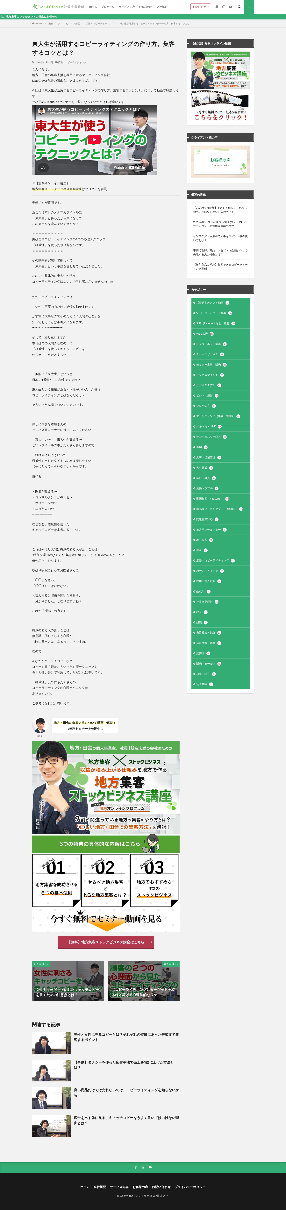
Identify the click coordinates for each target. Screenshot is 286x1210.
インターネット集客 (211, 343)
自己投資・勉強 (208, 632)
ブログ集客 (206, 405)
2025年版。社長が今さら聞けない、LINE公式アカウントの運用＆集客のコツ (219, 224)
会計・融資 (205, 478)
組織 (201, 622)
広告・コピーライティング (100, 23)
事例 (201, 447)
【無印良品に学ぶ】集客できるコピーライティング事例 (220, 266)
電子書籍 (204, 684)
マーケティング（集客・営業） (218, 416)
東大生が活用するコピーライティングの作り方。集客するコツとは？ (156, 23)
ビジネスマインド (209, 374)
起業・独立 (206, 673)
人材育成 (204, 467)
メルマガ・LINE (208, 426)
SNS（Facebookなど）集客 (215, 323)
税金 (201, 612)
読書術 (203, 653)
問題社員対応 (206, 519)
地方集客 (204, 539)
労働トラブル (206, 488)
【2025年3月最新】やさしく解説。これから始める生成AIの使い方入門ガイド (220, 209)
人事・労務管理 (208, 457)
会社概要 (161, 6)
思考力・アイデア (209, 570)
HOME (39, 23)
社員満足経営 (207, 601)
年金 (201, 550)
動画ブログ (54, 23)
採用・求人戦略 (208, 581)
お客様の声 (146, 6)
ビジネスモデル (208, 385)
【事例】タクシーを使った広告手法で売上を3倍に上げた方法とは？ (124, 1065)
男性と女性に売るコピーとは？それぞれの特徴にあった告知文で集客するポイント (126, 1037)
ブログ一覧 (108, 6)
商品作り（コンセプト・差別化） (219, 508)
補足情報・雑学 (208, 642)
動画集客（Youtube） (212, 498)
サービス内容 (127, 6)
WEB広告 (204, 333)
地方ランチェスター (210, 529)
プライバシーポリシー (190, 1187)
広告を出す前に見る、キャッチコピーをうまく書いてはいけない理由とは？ (126, 1120)
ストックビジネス (209, 354)
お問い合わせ (201, 6)
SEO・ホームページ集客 (214, 313)
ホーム (93, 6)
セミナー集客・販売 (211, 364)
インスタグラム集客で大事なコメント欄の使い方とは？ (220, 238)
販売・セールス (208, 663)
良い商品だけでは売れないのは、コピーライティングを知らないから (126, 1092)
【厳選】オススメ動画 (212, 302)
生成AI (202, 591)
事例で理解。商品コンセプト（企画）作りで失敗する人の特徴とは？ (220, 252)
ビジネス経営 (73, 23)
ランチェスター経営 (211, 436)
